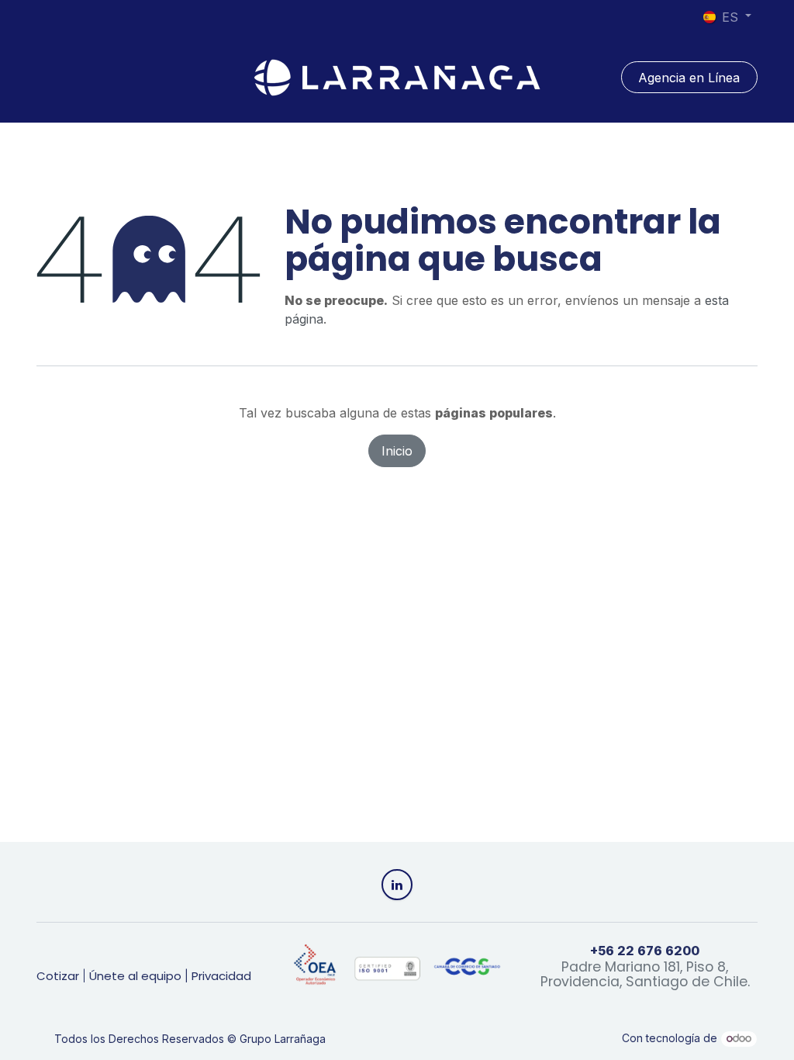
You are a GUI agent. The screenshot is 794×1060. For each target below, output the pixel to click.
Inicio (397, 451)
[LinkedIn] (397, 884)
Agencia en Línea (689, 77)
